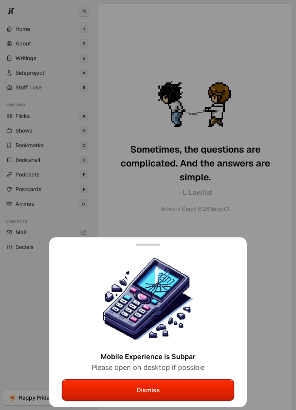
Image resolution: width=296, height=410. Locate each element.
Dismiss (148, 390)
